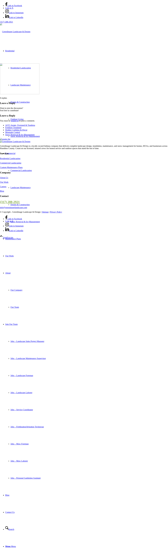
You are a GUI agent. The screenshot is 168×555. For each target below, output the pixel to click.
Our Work (4, 182)
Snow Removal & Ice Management (20, 135)
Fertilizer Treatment (13, 127)
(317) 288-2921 (6, 22)
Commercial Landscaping (10, 163)
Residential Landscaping (10, 158)
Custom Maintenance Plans (11, 167)
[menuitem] (86, 238)
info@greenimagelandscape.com (13, 207)
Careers (3, 186)
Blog (2, 191)
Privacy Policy (56, 212)
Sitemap (45, 212)
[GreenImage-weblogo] (15, 31)
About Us (4, 178)
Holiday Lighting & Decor (16, 130)
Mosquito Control (12, 132)
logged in (15, 121)
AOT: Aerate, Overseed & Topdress (20, 125)
